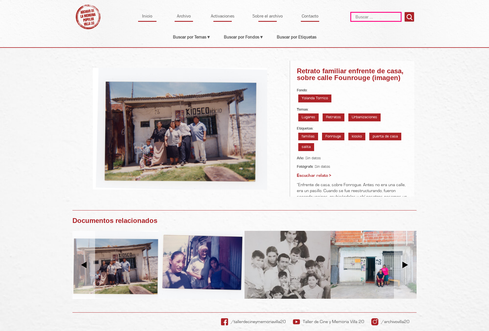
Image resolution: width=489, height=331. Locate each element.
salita (306, 147)
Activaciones (222, 16)
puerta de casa (385, 136)
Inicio (147, 16)
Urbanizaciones (364, 117)
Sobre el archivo (267, 16)
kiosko (357, 136)
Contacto (310, 16)
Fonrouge (333, 136)
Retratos (333, 117)
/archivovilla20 (395, 321)
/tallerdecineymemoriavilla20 (258, 321)
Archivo (184, 16)
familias (308, 136)
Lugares (308, 117)
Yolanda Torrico (315, 98)
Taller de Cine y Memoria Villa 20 (333, 321)
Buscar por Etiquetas (296, 37)
